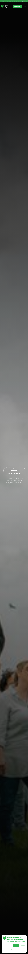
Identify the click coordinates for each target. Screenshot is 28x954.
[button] (25, 6)
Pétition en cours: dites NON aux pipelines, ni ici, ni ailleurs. (14, 1)
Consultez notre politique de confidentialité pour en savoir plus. (14, 949)
